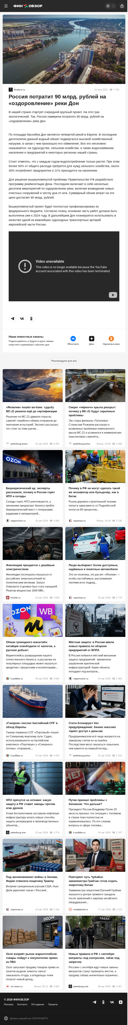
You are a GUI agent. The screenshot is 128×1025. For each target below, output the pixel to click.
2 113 (119, 909)
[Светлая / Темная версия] (111, 6)
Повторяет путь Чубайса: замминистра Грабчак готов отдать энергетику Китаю (93, 881)
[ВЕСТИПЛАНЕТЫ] (70, 909)
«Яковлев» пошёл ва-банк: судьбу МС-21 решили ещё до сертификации (31, 409)
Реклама (8, 1004)
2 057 (119, 986)
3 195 (119, 520)
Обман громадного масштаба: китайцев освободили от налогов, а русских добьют (30, 646)
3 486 (119, 443)
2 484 (119, 678)
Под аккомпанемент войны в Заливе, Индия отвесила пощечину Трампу (32, 879)
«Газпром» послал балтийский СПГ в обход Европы (32, 725)
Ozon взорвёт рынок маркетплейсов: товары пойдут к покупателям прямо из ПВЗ (32, 958)
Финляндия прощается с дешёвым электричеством (30, 567)
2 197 (119, 832)
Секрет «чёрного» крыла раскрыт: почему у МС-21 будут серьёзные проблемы (92, 411)
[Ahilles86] (10, 89)
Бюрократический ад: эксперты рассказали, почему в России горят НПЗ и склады (30, 492)
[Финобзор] (27, 6)
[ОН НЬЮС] (8, 986)
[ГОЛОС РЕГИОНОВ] (8, 521)
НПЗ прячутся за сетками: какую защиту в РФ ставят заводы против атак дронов (30, 804)
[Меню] (6, 6)
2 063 (56, 986)
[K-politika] (8, 679)
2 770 (119, 597)
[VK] (112, 1002)
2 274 (56, 832)
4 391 (56, 443)
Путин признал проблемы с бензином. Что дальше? (88, 802)
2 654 (56, 678)
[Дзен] (120, 1002)
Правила (53, 1004)
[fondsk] (8, 598)
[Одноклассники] (103, 1002)
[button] (13, 319)
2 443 (56, 755)
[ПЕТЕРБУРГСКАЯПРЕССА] (8, 444)
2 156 (56, 909)
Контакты (22, 1004)
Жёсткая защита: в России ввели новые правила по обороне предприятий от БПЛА (91, 646)
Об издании (37, 1004)
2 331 (119, 755)
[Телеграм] (94, 1002)
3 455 (56, 520)
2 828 (56, 597)
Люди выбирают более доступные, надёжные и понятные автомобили (93, 567)
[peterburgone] (8, 832)
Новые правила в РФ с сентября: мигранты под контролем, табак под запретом (94, 958)
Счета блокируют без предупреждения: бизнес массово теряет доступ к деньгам (92, 727)
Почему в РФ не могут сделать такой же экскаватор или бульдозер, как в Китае (94, 492)
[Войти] (122, 6)
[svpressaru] (70, 521)
